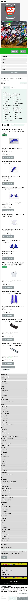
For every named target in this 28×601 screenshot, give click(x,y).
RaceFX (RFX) (4, 479)
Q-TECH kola (4, 515)
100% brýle (4, 502)
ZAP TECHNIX (4, 472)
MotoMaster (4, 390)
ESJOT (2, 522)
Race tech (3, 518)
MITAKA (3, 447)
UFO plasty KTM (5, 486)
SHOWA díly (4, 420)
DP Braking (4, 415)
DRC (2, 477)
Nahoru (4, 367)
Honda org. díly (5, 538)
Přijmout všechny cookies (22, 598)
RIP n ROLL (3, 461)
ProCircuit (4, 452)
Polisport (3, 454)
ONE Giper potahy (5, 529)
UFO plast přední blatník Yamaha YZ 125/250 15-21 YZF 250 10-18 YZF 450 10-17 (13, 131)
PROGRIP (3, 459)
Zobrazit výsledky (14, 72)
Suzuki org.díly (5, 536)
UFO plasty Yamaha (6, 490)
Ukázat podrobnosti (3, 598)
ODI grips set (4, 399)
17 (7, 369)
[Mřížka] (2, 125)
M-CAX (2, 525)
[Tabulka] (8, 125)
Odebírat (4, 557)
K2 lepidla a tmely (5, 395)
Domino (3, 397)
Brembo (3, 427)
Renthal (3, 388)
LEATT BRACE (4, 463)
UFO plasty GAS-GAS (6, 500)
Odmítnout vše (12, 598)
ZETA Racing (4, 470)
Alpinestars (4, 384)
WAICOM (3, 393)
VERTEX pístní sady (6, 443)
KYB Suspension (5, 534)
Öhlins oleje (4, 406)
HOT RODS (3, 440)
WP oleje (3, 404)
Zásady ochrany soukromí (22, 593)
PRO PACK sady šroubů (6, 475)
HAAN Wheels (4, 379)
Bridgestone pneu (6, 513)
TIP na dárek (4, 374)
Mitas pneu (4, 511)
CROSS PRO (3, 431)
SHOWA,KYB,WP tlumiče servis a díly (10, 436)
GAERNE (3, 465)
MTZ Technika (4, 450)
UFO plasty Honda (5, 495)
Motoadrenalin (5, 377)
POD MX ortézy (5, 456)
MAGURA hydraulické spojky (8, 481)
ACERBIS (3, 386)
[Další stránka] (9, 369)
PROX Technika (5, 445)
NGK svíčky (4, 429)
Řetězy (3, 520)
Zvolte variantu (8, 157)
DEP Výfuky (4, 527)
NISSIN (2, 468)
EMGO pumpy (4, 541)
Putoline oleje (5, 411)
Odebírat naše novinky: (6, 547)
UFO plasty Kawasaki (6, 488)
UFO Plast (3, 484)
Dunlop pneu (4, 509)
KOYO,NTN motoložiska (7, 438)
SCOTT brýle (4, 381)
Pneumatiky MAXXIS (6, 506)
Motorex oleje (5, 413)
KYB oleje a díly (5, 418)
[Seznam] (5, 125)
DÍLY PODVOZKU (5, 434)
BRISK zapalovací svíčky (7, 424)
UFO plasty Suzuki (6, 493)
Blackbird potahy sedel (7, 402)
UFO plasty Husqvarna (7, 497)
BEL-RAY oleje (4, 409)
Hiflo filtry (4, 422)
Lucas (2, 504)
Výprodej (3, 531)
